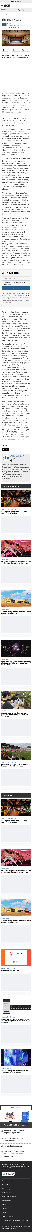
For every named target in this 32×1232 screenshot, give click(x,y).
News (4, 24)
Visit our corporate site (16, 1168)
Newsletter (26, 50)
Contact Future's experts (9, 1185)
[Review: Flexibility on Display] (16, 1119)
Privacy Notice (25, 295)
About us (4, 1204)
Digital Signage (22, 10)
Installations (5, 15)
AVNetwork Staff (13, 24)
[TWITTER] (11, 460)
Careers (4, 1212)
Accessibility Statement (9, 1197)
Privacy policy (6, 1189)
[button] (2, 5)
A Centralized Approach (13, 1146)
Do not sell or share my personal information (15, 1220)
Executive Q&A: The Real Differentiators (13, 1139)
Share (6, 50)
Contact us (5, 1208)
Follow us (17, 50)
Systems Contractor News (15, 25)
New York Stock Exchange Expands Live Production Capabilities (14, 1154)
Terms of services (23, 293)
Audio (11, 10)
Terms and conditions (8, 1181)
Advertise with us (7, 1200)
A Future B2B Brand (8, 1216)
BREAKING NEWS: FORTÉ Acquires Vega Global (14, 1132)
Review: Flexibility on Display (15, 1125)
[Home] (16, 1)
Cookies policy (6, 1193)
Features (6, 449)
